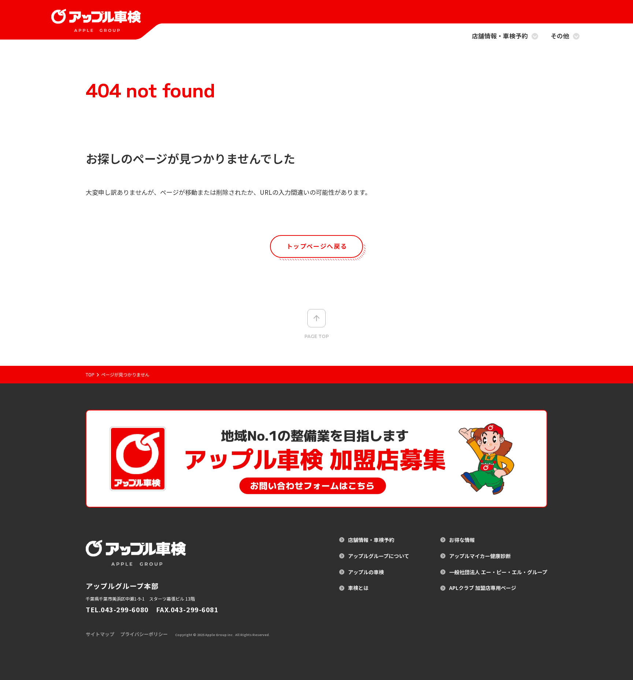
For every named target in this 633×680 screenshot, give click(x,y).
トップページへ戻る (316, 245)
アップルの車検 (366, 572)
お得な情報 (462, 540)
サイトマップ (100, 634)
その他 (560, 36)
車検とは (358, 588)
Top (90, 374)
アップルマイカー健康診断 (480, 556)
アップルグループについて (378, 556)
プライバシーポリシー (144, 634)
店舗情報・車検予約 (500, 36)
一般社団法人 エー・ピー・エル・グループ (498, 572)
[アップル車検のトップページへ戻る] (96, 27)
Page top (316, 336)
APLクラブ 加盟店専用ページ (482, 588)
